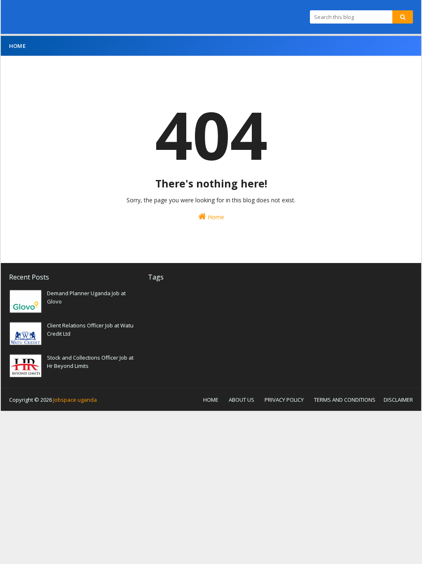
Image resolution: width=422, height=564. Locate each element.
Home (215, 217)
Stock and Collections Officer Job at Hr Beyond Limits (90, 362)
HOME (210, 399)
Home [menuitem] (17, 46)
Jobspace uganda (75, 399)
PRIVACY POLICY (284, 399)
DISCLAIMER (398, 399)
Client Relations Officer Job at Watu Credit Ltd (90, 329)
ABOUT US (241, 399)
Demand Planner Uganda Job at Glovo (86, 297)
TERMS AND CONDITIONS (344, 399)
